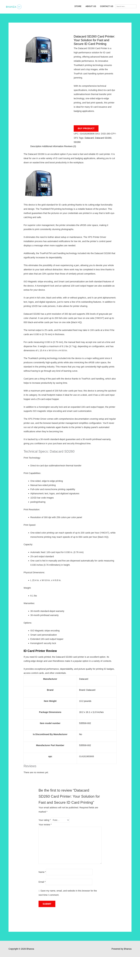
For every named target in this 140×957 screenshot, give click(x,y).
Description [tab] (36, 146)
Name (42, 872)
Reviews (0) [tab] (70, 146)
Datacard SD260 (103, 138)
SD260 (77, 142)
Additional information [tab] (53, 146)
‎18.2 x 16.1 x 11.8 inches (91, 712)
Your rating (45, 820)
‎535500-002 (85, 723)
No (80, 734)
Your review (45, 824)
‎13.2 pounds (85, 701)
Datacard (89, 138)
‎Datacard (83, 679)
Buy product (86, 128)
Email (42, 882)
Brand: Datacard (87, 690)
